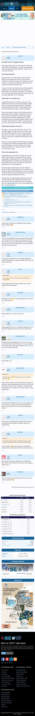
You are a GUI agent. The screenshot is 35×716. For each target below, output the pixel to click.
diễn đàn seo (29, 345)
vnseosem (13, 183)
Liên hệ (6, 662)
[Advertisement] (17, 33)
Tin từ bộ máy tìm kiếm (6, 684)
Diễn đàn (12, 8)
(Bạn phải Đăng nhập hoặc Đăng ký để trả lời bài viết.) (23, 487)
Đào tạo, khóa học (5, 696)
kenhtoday (20, 432)
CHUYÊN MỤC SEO (7, 667)
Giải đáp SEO (4, 686)
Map (2, 662)
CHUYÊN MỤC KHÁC (8, 689)
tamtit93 (20, 415)
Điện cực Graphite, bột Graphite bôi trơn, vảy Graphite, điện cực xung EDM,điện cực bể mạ (17, 194)
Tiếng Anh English (5, 698)
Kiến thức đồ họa (20, 674)
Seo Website (3, 672)
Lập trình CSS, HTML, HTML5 (23, 686)
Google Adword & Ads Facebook (8, 678)
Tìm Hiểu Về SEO (8, 200)
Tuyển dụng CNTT (5, 694)
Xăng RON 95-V (5, 500)
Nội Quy (11, 662)
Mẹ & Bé (3, 704)
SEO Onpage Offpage (5, 676)
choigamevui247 (20, 396)
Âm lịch (4, 556)
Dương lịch (4, 553)
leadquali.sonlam (20, 307)
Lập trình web (19, 676)
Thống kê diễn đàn (18, 538)
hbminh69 (20, 292)
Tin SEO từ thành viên (5, 682)
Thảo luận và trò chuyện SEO (7, 680)
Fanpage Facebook (18, 561)
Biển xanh (20, 354)
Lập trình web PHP (20, 682)
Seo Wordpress (4, 674)
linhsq (20, 269)
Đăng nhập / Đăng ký (27, 8)
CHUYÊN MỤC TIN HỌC (23, 667)
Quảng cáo (17, 580)
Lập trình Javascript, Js (21, 684)
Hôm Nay (18, 550)
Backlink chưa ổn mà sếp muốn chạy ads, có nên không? (18, 205)
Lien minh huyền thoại (6, 702)
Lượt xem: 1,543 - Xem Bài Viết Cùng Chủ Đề (16, 191)
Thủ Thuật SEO (4, 670)
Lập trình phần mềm (21, 670)
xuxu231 (20, 56)
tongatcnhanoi (30, 545)
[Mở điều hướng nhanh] (33, 47)
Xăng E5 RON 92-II (6, 504)
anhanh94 (20, 252)
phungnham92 (20, 368)
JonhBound (20, 217)
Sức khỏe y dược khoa (6, 700)
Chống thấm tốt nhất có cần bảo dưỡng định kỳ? (16, 196)
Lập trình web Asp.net (21, 680)
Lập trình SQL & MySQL (21, 672)
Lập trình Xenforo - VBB (21, 678)
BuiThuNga (20, 472)
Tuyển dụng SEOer (5, 692)
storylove (20, 321)
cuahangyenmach (6, 212)
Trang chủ (4, 8)
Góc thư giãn (4, 706)
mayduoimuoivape (20, 232)
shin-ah (20, 455)
